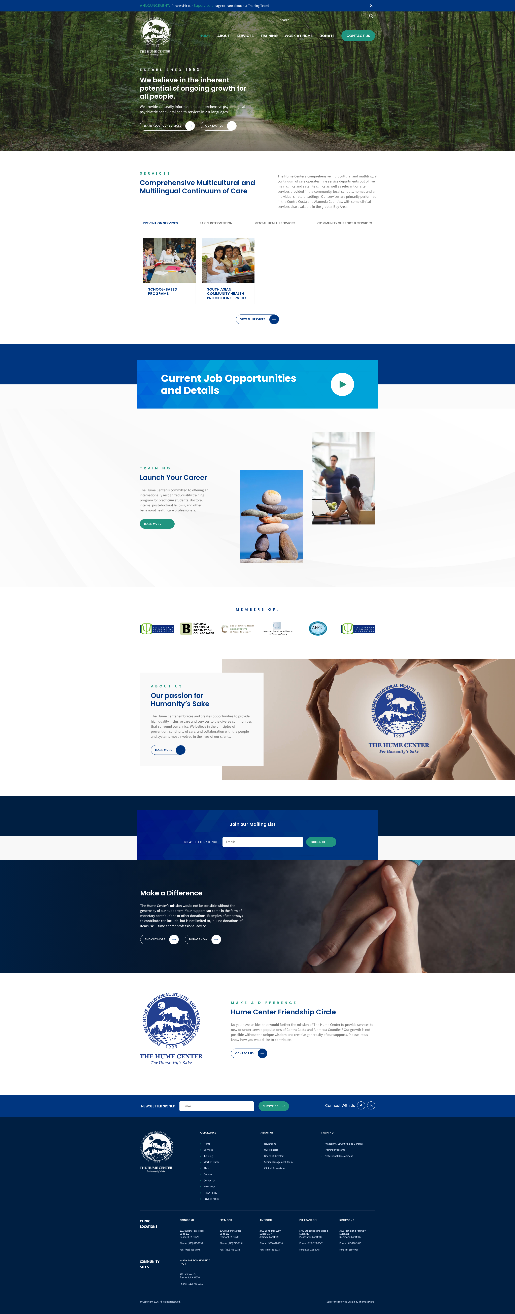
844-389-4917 (351, 1250)
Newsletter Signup (201, 842)
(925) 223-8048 (311, 1250)
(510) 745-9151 (235, 1243)
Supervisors (203, 5)
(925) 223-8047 (314, 1243)
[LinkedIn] (371, 1105)
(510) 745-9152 (232, 1250)
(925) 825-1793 (195, 1243)
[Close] (371, 6)
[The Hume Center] (155, 36)
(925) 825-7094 (192, 1250)
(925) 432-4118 (275, 1243)
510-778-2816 (354, 1243)
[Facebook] (361, 1105)
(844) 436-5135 (272, 1250)
